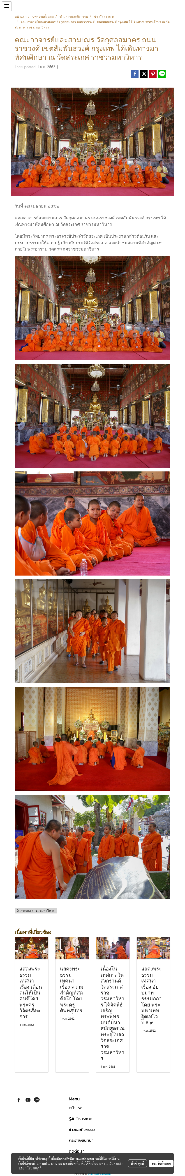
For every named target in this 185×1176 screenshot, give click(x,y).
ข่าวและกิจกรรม (82, 1129)
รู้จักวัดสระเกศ (80, 1119)
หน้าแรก (75, 1108)
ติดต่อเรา (76, 1151)
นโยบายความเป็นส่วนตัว (107, 1163)
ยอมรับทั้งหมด (161, 1163)
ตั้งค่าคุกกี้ (137, 1163)
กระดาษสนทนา (81, 1140)
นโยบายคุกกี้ (33, 1168)
